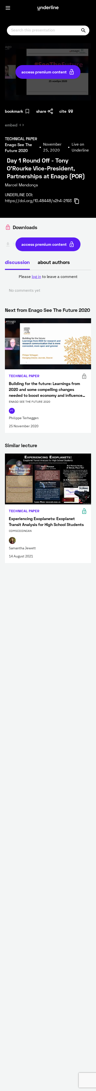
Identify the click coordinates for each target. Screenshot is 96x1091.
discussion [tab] (17, 262)
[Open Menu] (8, 8)
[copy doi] (79, 201)
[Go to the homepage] (48, 7)
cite (62, 111)
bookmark (14, 111)
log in (36, 277)
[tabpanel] (48, 284)
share (41, 111)
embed (11, 125)
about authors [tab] (54, 262)
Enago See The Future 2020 (59, 310)
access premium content (44, 71)
